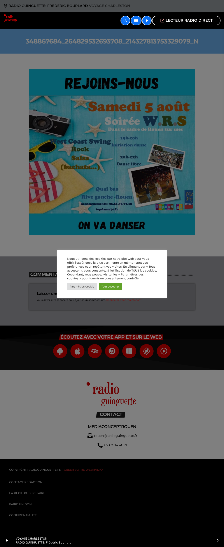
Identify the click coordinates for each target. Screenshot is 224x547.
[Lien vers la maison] (11, 20)
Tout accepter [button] (110, 286)
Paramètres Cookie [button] (82, 286)
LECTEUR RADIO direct (186, 20)
